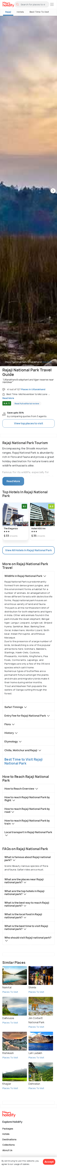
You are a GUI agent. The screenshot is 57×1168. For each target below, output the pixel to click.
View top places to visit (28, 423)
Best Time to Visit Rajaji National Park (23, 761)
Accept (49, 1161)
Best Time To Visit (39, 11)
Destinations (9, 1139)
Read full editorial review (27, 403)
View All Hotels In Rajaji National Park (28, 550)
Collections (8, 1144)
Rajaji (8, 11)
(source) (47, 361)
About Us (7, 1150)
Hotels (20, 11)
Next (53, 191)
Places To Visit (10, 991)
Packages (7, 1128)
